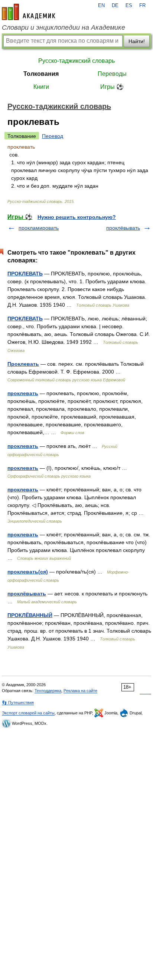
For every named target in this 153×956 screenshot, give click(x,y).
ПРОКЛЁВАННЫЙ (29, 615)
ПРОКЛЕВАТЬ (25, 274)
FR (142, 5)
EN (101, 5)
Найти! (136, 41)
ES (129, 5)
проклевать (22, 393)
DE (115, 5)
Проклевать (23, 364)
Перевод (52, 136)
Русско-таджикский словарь (76, 61)
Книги (41, 87)
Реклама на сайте (80, 690)
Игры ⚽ (112, 87)
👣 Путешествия (18, 702)
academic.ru (28, 12)
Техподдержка (48, 690)
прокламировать (39, 228)
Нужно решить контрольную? (77, 217)
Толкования (41, 74)
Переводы (112, 74)
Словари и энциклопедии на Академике (63, 27)
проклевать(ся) (27, 572)
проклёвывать (123, 228)
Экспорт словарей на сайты (28, 713)
